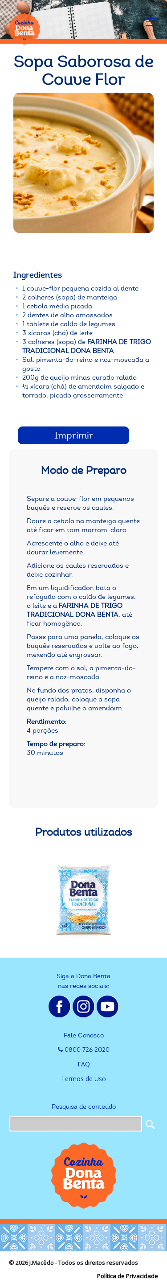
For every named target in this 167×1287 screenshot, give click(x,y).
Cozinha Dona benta (24, 29)
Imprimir (73, 435)
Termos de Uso (83, 1078)
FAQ (83, 1064)
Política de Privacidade (127, 1276)
